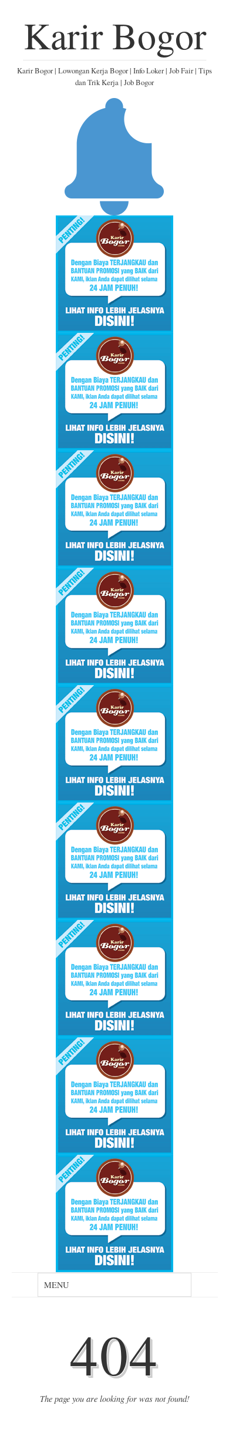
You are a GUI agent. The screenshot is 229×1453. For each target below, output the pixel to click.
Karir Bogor (114, 34)
